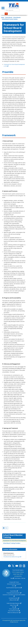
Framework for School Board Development (14, 540)
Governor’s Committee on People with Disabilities (14, 594)
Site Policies (17, 578)
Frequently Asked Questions (13, 593)
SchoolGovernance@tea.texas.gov (11, 556)
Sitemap (23, 578)
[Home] (14, 5)
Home (2, 17)
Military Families (13, 600)
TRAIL (13, 607)
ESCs (13, 585)
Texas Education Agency (17, 570)
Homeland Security (13, 598)
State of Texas (13, 605)
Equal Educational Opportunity (13, 587)
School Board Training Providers (11, 543)
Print (5, 528)
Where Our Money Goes (13, 612)
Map (12, 578)
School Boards (17, 17)
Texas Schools (8, 17)
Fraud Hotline (13, 591)
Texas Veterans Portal (13, 610)
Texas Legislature (13, 609)
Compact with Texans (14, 582)
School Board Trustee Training (9, 19)
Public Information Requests (13, 603)
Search (6, 14)
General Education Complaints (14, 584)
